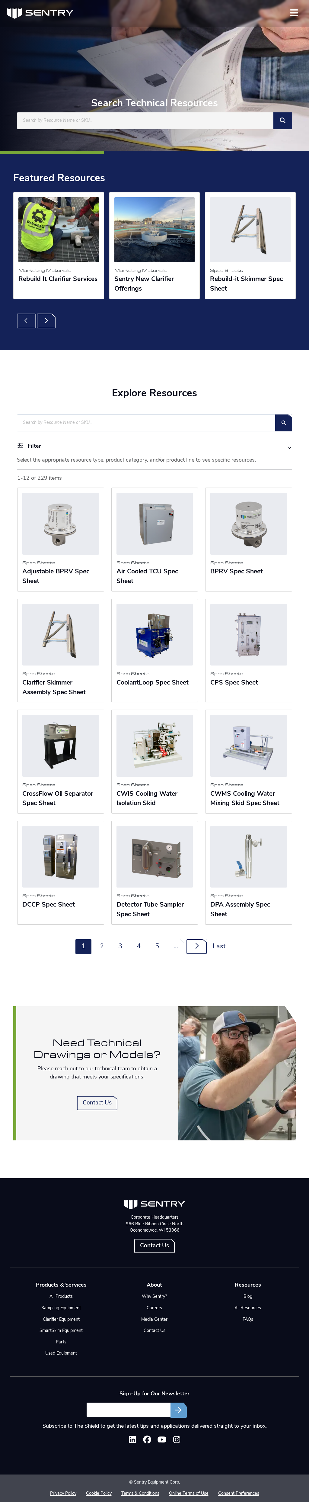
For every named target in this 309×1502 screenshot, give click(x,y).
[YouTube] (162, 1441)
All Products (61, 1296)
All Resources (247, 1308)
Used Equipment (61, 1353)
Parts (61, 1342)
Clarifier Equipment (61, 1319)
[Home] (40, 13)
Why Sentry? (154, 1296)
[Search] (282, 120)
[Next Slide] (46, 321)
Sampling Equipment (61, 1308)
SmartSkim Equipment (61, 1331)
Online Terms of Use (189, 1493)
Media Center (154, 1319)
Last (219, 946)
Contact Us (97, 1103)
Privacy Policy (63, 1493)
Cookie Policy (99, 1493)
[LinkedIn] (132, 1441)
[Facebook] (147, 1441)
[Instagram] (177, 1441)
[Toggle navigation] (294, 13)
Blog (248, 1296)
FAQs (248, 1319)
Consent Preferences (238, 1493)
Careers (154, 1308)
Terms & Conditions (140, 1493)
